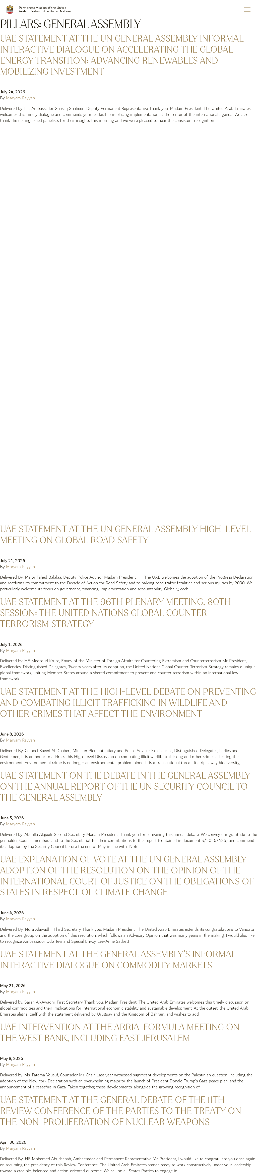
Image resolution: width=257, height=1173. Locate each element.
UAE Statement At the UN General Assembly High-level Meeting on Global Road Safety (125, 534)
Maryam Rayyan (20, 98)
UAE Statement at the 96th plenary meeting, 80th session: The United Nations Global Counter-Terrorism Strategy (115, 613)
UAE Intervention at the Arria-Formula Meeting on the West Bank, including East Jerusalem (119, 1032)
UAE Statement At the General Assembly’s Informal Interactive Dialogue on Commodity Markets (118, 960)
